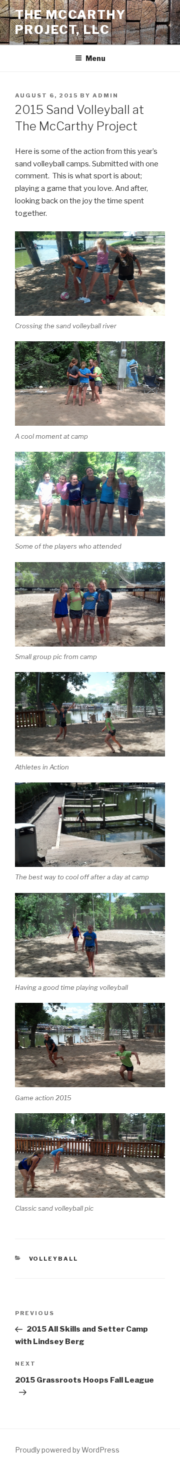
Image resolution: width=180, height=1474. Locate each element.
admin (105, 95)
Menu (96, 58)
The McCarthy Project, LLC (70, 22)
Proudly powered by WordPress (67, 1450)
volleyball (53, 1258)
